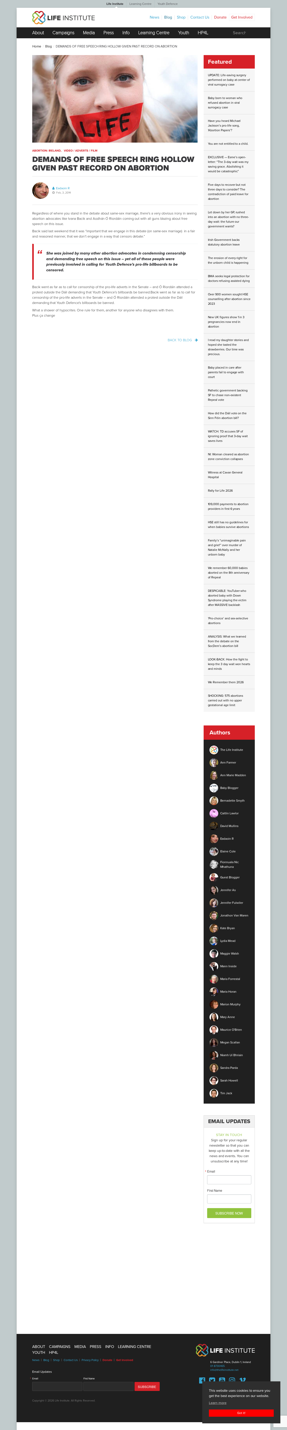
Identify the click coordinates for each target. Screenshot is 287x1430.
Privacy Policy (90, 1360)
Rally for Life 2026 (220, 491)
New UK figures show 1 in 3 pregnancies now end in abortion (226, 322)
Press (108, 33)
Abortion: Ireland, (47, 150)
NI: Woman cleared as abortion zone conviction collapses (228, 456)
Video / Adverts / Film (80, 150)
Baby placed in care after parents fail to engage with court (226, 372)
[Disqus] (143, 1276)
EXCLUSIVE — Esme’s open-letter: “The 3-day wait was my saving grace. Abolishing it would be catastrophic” (228, 164)
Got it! (241, 1413)
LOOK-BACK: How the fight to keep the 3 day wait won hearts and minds (229, 664)
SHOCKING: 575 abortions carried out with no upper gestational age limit (225, 700)
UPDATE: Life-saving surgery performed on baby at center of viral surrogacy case (229, 80)
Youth (183, 33)
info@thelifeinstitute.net (224, 1370)
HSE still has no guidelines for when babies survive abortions (228, 524)
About (38, 33)
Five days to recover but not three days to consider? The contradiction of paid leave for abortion (228, 192)
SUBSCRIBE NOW (229, 1213)
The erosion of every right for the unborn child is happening (228, 260)
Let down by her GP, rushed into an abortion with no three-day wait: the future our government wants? (228, 219)
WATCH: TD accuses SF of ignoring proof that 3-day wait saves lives (228, 436)
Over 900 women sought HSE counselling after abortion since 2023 (229, 299)
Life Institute (114, 4)
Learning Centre (140, 4)
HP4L (203, 33)
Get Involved (242, 17)
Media (89, 33)
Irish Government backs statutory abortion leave (224, 242)
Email (211, 1171)
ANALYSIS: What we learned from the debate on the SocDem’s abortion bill (227, 641)
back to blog (180, 340)
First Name (214, 1190)
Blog (168, 17)
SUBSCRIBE (147, 1386)
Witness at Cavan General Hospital (225, 475)
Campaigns (64, 33)
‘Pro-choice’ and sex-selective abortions (228, 620)
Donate (220, 17)
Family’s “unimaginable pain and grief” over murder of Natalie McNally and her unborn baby (227, 547)
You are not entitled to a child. (228, 144)
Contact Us (199, 17)
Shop (181, 17)
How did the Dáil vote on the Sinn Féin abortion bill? (227, 415)
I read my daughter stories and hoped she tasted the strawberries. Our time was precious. (228, 347)
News (154, 17)
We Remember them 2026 (226, 682)
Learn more (217, 1403)
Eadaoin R (62, 188)
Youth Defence (168, 4)
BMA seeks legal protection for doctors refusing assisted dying (229, 278)
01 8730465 (217, 1366)
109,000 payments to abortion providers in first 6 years (228, 506)
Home (36, 46)
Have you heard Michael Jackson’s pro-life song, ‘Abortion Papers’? (224, 125)
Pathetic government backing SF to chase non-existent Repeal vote (228, 395)
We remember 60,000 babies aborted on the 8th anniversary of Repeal (229, 572)
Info (126, 33)
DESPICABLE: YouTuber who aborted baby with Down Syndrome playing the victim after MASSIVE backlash (227, 598)
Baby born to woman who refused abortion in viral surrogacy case (225, 102)
